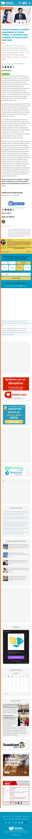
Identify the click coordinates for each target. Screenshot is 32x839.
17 (19, 685)
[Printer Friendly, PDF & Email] (5, 74)
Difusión (5, 819)
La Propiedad (17, 816)
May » (7, 694)
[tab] (9, 783)
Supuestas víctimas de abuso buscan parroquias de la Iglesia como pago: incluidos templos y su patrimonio (18, 578)
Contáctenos (25, 819)
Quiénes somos (6, 816)
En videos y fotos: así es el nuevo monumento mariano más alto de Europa (19, 553)
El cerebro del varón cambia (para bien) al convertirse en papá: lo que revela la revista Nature (19, 570)
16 (16, 685)
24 (19, 688)
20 (4, 688)
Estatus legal (11, 819)
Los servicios (25, 816)
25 (23, 688)
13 (4, 685)
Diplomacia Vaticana (7, 8)
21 (8, 688)
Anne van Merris (18, 63)
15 (12, 685)
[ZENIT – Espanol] (9, 3)
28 (8, 690)
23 (16, 688)
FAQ (12, 816)
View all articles (6, 226)
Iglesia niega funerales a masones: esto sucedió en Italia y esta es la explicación (18, 561)
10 (19, 682)
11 (23, 682)
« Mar (4, 694)
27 (4, 690)
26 (27, 688)
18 (23, 685)
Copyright (18, 819)
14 (8, 685)
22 (12, 688)
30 (16, 690)
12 (27, 682)
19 (27, 685)
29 (12, 690)
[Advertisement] (16, 308)
